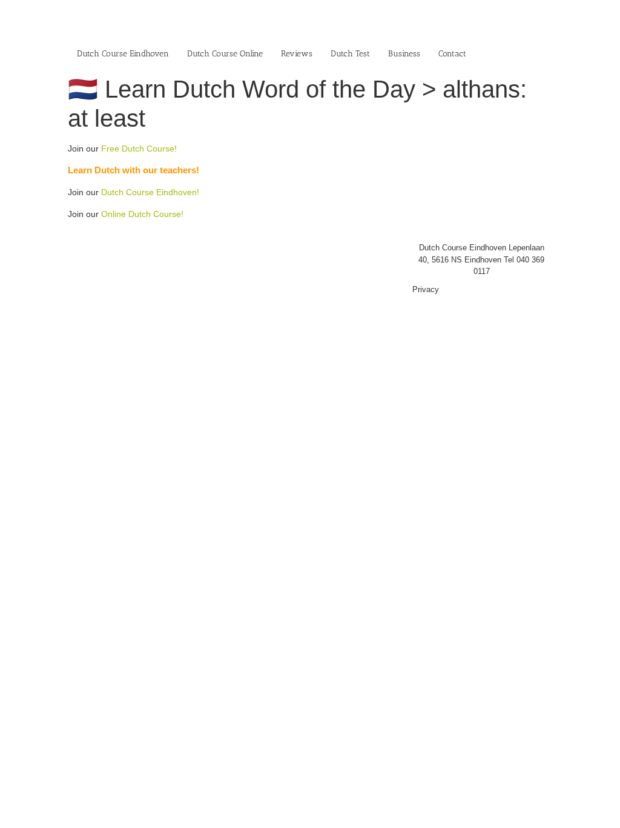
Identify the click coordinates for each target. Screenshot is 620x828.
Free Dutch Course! (139, 148)
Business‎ (404, 53)
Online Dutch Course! (142, 214)
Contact (452, 53)
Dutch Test (350, 53)
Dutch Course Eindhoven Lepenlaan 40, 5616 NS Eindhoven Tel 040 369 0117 (481, 259)
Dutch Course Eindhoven (123, 53)
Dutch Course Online (225, 53)
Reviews (296, 53)
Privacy (425, 289)
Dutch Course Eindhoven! (150, 192)
